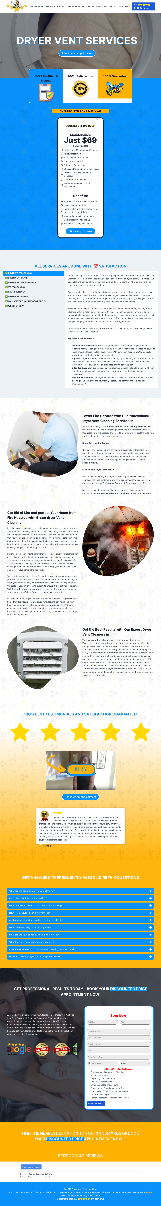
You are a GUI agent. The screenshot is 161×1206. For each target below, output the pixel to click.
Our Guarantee (75, 6)
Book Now (110, 6)
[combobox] (135, 1063)
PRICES (60, 6)
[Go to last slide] (9, 1049)
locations (124, 6)
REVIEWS (50, 6)
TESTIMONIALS (94, 6)
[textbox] (133, 1063)
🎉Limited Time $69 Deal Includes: (119, 1069)
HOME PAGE (37, 6)
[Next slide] (75, 1049)
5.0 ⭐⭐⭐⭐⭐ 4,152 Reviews (142, 6)
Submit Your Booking (96, 1103)
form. (149, 1192)
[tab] (33, 273)
